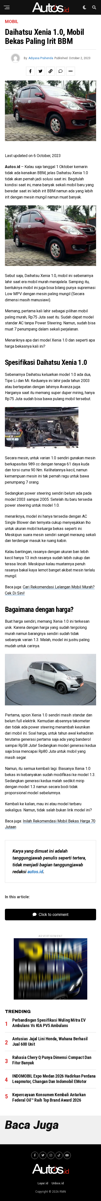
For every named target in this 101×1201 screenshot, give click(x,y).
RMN (63, 1191)
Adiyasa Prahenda (40, 58)
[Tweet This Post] (40, 71)
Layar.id (43, 1183)
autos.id (35, 871)
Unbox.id (57, 1183)
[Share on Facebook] (30, 71)
